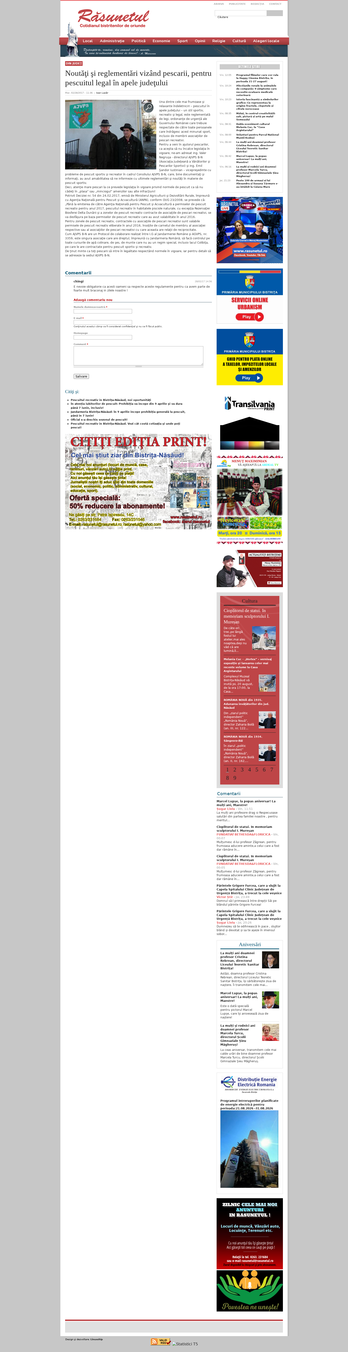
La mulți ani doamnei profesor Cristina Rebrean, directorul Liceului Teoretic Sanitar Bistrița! (256, 147)
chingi (79, 281)
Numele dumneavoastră (90, 307)
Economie (161, 41)
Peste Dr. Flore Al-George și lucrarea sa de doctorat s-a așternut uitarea (244, 663)
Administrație (112, 41)
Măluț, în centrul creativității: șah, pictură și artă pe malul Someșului (255, 116)
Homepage (81, 333)
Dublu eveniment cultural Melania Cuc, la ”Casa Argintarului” (253, 127)
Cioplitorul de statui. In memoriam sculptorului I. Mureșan (247, 616)
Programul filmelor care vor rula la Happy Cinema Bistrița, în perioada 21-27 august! (257, 78)
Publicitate (237, 4)
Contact (275, 4)
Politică (139, 41)
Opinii (200, 41)
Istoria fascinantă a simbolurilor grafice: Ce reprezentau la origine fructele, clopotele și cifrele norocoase (257, 104)
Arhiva (219, 4)
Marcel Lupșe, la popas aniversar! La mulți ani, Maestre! (251, 159)
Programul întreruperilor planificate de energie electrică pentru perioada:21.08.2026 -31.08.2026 (249, 1104)
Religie (218, 41)
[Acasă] (113, 18)
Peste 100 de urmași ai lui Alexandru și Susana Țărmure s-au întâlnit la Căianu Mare (257, 183)
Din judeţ (74, 63)
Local (88, 41)
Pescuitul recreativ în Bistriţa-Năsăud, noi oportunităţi (111, 400)
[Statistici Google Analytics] (185, 1344)
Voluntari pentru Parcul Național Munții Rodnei (257, 136)
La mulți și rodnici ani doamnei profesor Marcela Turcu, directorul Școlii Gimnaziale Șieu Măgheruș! (257, 171)
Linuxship (96, 1339)
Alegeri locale (266, 41)
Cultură (239, 41)
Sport (182, 41)
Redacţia (257, 4)
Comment (81, 344)
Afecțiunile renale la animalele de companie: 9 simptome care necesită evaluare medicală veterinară (256, 90)
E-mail (79, 318)
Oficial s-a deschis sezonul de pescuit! (99, 419)
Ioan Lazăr (102, 92)
